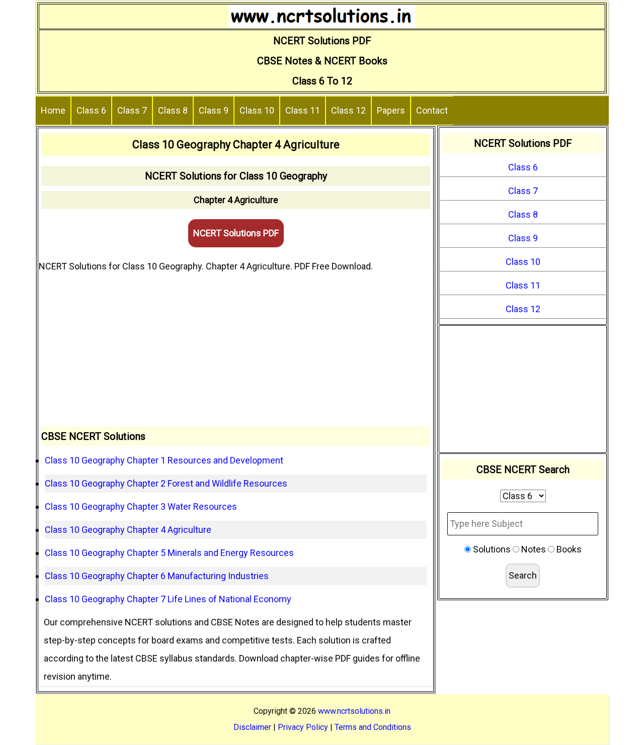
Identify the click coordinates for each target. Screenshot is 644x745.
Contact (432, 110)
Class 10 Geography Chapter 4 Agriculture (128, 529)
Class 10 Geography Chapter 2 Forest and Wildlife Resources (166, 483)
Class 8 (173, 110)
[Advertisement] (236, 351)
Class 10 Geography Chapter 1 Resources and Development (164, 460)
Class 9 (213, 110)
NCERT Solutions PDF (236, 233)
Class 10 (256, 110)
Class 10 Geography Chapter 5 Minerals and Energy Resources (169, 552)
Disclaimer (252, 727)
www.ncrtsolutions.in (354, 711)
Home (53, 110)
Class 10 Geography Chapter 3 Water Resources (141, 506)
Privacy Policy (303, 727)
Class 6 (91, 110)
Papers (391, 110)
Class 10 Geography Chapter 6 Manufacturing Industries (157, 576)
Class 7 (132, 110)
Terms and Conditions (373, 727)
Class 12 (348, 110)
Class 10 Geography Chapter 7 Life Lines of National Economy (168, 599)
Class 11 (302, 110)
